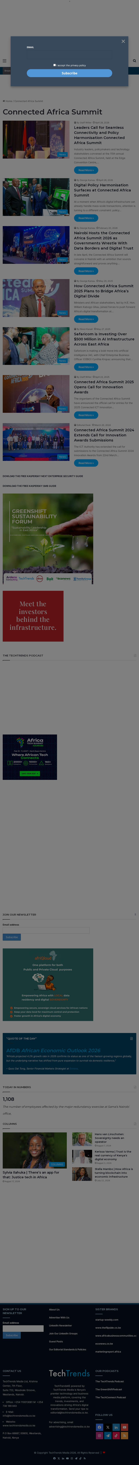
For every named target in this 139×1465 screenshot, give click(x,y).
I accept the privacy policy (71, 65)
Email (30, 47)
